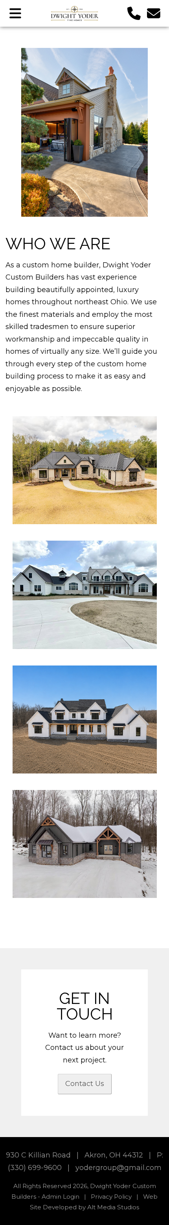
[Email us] (154, 13)
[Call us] (134, 13)
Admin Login (60, 1196)
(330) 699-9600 (35, 1167)
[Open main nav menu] (15, 13)
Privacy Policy (111, 1196)
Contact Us (84, 1083)
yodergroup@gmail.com (118, 1167)
